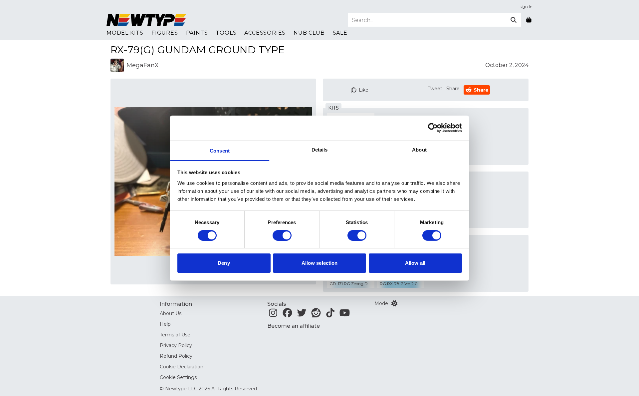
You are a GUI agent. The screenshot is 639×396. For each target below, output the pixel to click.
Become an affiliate (293, 326)
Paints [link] (197, 33)
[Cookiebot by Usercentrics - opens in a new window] (433, 128)
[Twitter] (302, 315)
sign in (526, 6)
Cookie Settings (178, 377)
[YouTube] (344, 315)
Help (165, 324)
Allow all (415, 263)
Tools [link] (226, 33)
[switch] (282, 235)
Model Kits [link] (124, 33)
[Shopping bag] (528, 20)
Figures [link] (164, 33)
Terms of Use (175, 335)
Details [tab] (320, 149)
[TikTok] (330, 315)
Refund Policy (176, 356)
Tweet (435, 89)
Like (363, 90)
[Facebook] (287, 315)
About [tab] (419, 149)
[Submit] (513, 20)
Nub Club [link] (309, 33)
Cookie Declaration (181, 367)
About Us (170, 313)
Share (453, 89)
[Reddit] (316, 315)
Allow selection (320, 263)
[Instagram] (273, 315)
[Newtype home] (146, 20)
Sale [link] (340, 33)
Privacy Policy (176, 345)
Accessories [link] (265, 33)
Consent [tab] (220, 150)
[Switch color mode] (394, 303)
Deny (224, 263)
